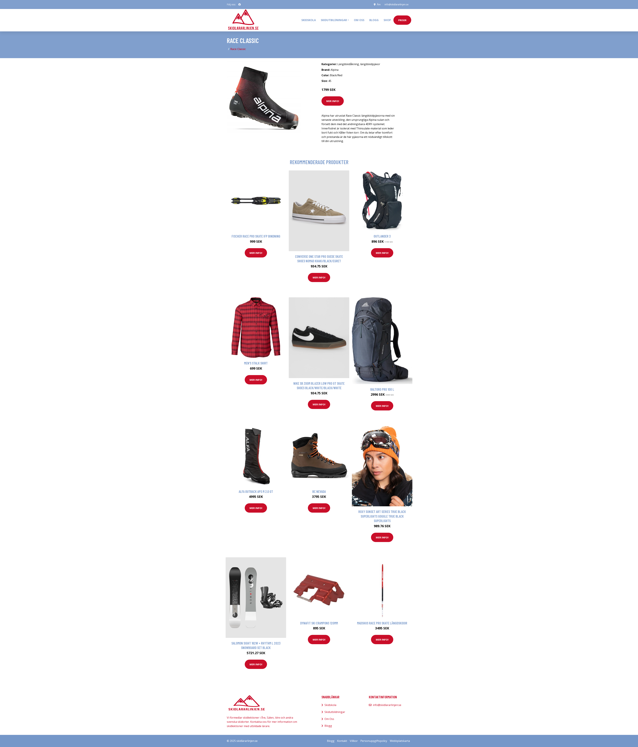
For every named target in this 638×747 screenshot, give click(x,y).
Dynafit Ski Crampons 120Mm (319, 623)
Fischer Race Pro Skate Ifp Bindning (256, 236)
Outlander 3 (382, 236)
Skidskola (308, 20)
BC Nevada (319, 491)
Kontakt (342, 741)
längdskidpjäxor (370, 64)
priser (402, 20)
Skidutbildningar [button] (334, 20)
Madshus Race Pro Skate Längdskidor (382, 623)
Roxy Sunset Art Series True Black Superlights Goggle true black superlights (382, 516)
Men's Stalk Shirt (256, 363)
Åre (379, 4)
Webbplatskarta (400, 741)
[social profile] (239, 4)
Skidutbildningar (334, 712)
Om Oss (329, 719)
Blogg (374, 20)
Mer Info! (332, 101)
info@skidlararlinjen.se (397, 4)
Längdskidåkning (348, 64)
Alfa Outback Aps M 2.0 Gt (256, 491)
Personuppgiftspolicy (373, 741)
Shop (387, 20)
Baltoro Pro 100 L (382, 389)
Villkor (354, 741)
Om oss (359, 20)
